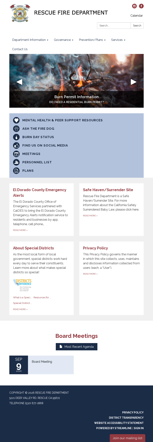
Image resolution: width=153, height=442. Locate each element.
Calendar (136, 15)
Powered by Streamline (114, 428)
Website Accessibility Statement (119, 422)
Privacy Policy (133, 412)
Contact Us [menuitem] (20, 49)
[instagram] (134, 7)
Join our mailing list (127, 438)
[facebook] (141, 7)
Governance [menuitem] (62, 40)
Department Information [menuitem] (29, 40)
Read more (20, 309)
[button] (19, 81)
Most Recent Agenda (79, 346)
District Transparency (126, 417)
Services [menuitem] (117, 40)
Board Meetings (76, 336)
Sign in (139, 428)
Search (137, 25)
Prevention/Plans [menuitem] (91, 40)
